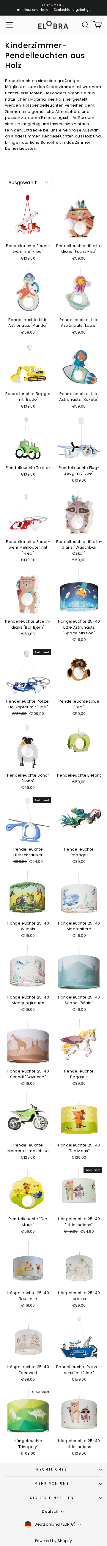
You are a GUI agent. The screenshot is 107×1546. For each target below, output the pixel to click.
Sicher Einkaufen (52, 1498)
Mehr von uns (51, 1483)
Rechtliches (51, 1469)
